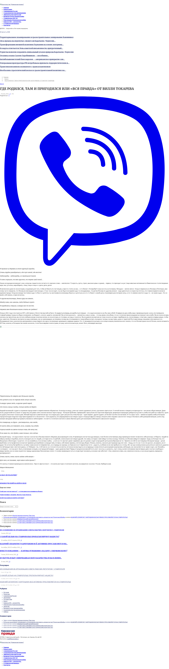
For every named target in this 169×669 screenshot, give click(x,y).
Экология (6, 606)
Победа (6, 612)
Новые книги (8, 9)
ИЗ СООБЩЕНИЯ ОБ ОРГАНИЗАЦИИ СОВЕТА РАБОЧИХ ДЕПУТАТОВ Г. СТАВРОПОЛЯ (32, 530)
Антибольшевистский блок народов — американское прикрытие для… (32, 59)
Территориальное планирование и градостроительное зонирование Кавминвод (36, 37)
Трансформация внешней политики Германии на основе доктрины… (32, 45)
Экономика (7, 597)
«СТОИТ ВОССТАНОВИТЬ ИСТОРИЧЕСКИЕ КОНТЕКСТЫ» (35, 521)
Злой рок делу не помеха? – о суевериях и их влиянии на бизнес (21, 491)
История (6, 592)
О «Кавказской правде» (11, 23)
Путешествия (8, 599)
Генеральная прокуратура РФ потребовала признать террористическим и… (34, 63)
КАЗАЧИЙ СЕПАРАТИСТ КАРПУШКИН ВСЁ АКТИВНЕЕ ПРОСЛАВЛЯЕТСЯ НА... (34, 544)
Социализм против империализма (15, 13)
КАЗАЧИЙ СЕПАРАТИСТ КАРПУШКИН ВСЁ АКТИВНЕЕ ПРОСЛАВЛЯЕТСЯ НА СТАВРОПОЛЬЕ (99, 517)
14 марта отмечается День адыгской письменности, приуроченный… (31, 48)
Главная (6, 7)
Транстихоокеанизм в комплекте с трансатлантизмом (25, 67)
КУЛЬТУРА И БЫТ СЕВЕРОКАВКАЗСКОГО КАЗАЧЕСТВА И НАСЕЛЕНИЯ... (31, 558)
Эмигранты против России (12, 15)
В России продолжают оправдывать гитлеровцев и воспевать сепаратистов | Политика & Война (34, 517)
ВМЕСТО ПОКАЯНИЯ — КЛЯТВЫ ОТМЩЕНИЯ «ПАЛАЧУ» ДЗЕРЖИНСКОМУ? (33, 551)
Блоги (2, 84)
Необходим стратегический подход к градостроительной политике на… (33, 70)
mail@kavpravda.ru (12, 639)
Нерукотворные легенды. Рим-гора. (24, 515)
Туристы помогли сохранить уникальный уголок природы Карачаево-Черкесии (37, 52)
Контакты (7, 25)
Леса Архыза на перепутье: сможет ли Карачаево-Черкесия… (28, 41)
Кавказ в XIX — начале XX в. (12, 22)
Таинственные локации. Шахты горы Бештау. (15, 495)
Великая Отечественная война (14, 16)
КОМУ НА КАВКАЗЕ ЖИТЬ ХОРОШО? (12, 498)
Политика (7, 594)
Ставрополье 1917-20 (10, 18)
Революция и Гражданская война (15, 20)
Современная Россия (11, 11)
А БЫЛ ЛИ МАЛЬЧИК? (8, 475)
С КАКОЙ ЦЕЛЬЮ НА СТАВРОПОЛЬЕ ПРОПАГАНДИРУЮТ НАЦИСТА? (29, 537)
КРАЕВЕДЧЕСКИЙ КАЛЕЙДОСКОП (13, 483)
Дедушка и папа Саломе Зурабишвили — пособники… (24, 56)
